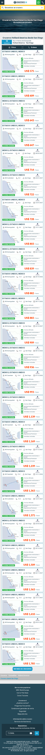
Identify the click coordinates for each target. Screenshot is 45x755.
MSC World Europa (22, 690)
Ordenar (34, 47)
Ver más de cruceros (23, 669)
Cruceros (4, 675)
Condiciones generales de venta (22, 709)
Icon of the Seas (22, 693)
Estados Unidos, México (13, 52)
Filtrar (13, 47)
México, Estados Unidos (13, 101)
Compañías (12, 675)
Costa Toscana (22, 695)
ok (37, 733)
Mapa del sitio (22, 714)
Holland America (23, 675)
